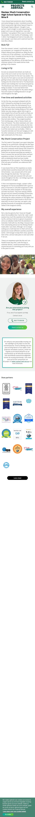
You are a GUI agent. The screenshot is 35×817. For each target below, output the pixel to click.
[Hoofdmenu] (3, 7)
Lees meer (17, 478)
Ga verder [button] (8, 814)
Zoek (32, 6)
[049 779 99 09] (24, 301)
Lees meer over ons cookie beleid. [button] (14, 811)
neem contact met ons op (20, 361)
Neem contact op (28, 1)
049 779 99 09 (19, 320)
